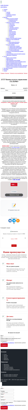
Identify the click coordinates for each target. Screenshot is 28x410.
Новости (6, 358)
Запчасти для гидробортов (16, 73)
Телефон (3, 391)
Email (2, 396)
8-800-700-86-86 (4, 5)
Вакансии (6, 359)
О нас (5, 354)
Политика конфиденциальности (12, 369)
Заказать (14, 97)
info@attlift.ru (4, 7)
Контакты (6, 364)
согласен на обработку (8, 342)
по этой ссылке (15, 147)
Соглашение (4, 341)
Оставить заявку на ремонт (10, 376)
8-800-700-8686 (16, 179)
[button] (2, 238)
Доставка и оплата (8, 367)
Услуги (5, 357)
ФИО (2, 388)
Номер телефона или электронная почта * (11, 338)
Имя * (2, 335)
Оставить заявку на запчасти (11, 374)
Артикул (3, 399)
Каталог (7, 73)
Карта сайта (3, 381)
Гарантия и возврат (8, 368)
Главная (2, 73)
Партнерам (6, 365)
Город (2, 394)
